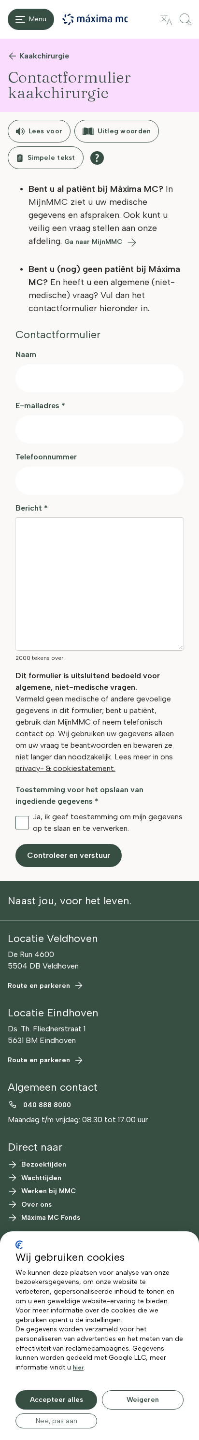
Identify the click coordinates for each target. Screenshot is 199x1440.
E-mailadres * (40, 405)
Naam (25, 354)
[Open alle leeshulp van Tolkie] (97, 158)
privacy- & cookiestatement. (65, 768)
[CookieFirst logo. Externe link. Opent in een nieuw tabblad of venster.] (19, 1244)
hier (78, 1367)
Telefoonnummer (46, 456)
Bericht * (31, 508)
